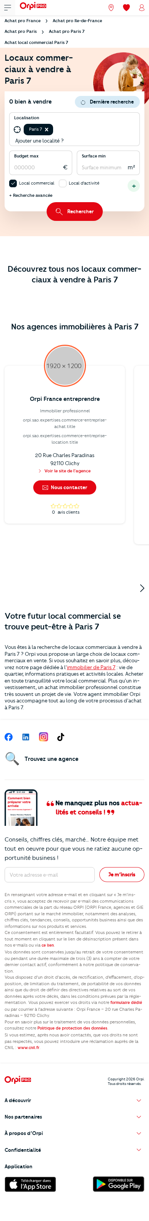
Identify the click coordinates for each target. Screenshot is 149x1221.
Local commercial (36, 183)
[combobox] (55, 129)
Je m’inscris (122, 874)
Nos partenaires (23, 1117)
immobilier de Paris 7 (91, 667)
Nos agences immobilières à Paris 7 (74, 326)
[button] (46, 129)
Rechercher (80, 211)
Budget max (26, 156)
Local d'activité (84, 183)
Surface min (94, 156)
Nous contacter (68, 487)
